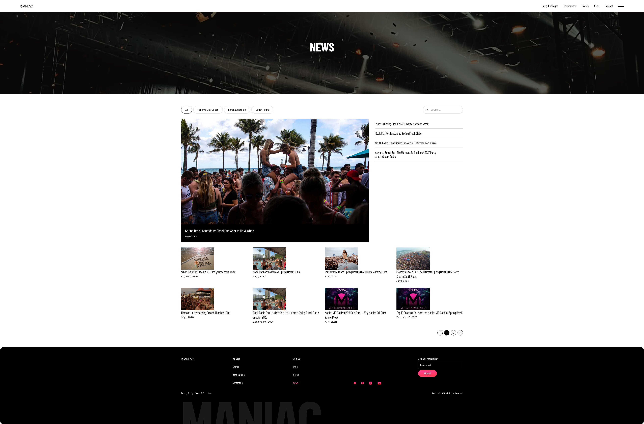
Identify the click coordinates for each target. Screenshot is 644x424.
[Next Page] (460, 332)
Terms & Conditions (204, 393)
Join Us (296, 358)
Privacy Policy (187, 393)
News (295, 382)
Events (236, 366)
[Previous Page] (440, 332)
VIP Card (236, 358)
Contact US (238, 382)
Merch (296, 374)
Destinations (239, 374)
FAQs (295, 366)
